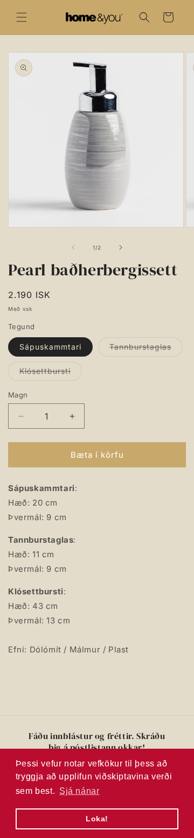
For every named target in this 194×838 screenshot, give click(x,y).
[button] (21, 17)
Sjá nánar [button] (79, 791)
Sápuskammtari (50, 346)
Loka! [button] (97, 818)
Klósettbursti (50, 373)
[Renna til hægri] (121, 247)
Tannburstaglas (146, 349)
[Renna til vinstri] (73, 247)
